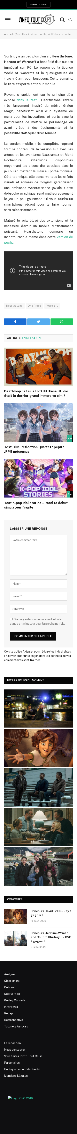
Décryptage (12, 993)
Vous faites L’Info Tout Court (23, 1056)
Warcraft (52, 305)
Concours (15, 899)
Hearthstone (14, 305)
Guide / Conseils (14, 1000)
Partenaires (12, 1062)
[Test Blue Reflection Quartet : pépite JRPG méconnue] (38, 422)
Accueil (8, 34)
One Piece (34, 305)
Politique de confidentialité (22, 1069)
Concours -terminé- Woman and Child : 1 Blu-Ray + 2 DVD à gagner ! (51, 937)
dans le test (27, 100)
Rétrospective (13, 1020)
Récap (8, 1013)
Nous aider (38, 4)
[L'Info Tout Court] (36, 19)
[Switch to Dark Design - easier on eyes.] (69, 19)
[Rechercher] (62, 19)
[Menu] (7, 19)
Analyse (9, 974)
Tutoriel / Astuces (16, 1026)
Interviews (11, 1006)
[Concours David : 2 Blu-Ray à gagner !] (15, 916)
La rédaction (12, 1043)
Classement (12, 980)
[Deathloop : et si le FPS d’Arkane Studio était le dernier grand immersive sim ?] (38, 367)
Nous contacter (14, 1049)
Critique (9, 987)
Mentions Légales (16, 1075)
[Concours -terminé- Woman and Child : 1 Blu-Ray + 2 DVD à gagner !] (15, 938)
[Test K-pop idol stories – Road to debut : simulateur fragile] (38, 478)
